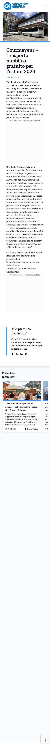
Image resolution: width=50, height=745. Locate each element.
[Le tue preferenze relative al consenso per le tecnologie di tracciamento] (45, 740)
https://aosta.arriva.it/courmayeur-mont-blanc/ (23, 264)
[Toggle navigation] (46, 6)
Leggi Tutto (32, 429)
